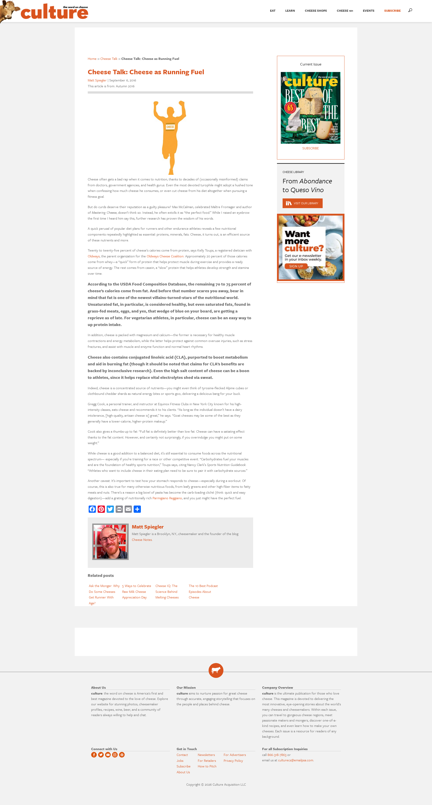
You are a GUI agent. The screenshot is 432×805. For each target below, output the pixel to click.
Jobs (180, 760)
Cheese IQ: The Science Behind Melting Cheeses (167, 591)
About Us (183, 771)
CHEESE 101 (345, 10)
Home (92, 58)
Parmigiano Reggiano (167, 497)
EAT (272, 10)
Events (368, 10)
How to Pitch (207, 766)
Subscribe (184, 766)
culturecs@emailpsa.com (295, 760)
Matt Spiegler (97, 80)
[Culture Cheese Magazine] (216, 670)
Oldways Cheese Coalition (165, 256)
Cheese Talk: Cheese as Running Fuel (146, 71)
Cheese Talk (108, 58)
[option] (104, 594)
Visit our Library (306, 203)
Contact (182, 754)
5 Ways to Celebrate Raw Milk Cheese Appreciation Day (136, 591)
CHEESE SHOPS (316, 10)
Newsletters (206, 754)
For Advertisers (235, 754)
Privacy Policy (233, 760)
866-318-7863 (277, 754)
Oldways (94, 256)
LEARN (290, 10)
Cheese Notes (142, 539)
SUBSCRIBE (392, 10)
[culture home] (54, 15)
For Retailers (207, 760)
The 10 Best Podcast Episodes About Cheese (203, 591)
